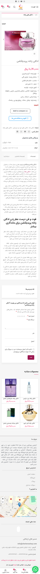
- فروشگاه (33, 478)
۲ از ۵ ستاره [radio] (23, 316)
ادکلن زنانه (27, 172)
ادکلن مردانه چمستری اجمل (10, 423)
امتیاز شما (30, 316)
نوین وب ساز (9, 565)
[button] (36, 39)
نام (33, 333)
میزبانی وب (28, 565)
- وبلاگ (33, 481)
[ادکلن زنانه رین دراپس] (29, 388)
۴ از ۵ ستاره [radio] (19, 316)
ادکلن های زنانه (28, 15)
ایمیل (32, 341)
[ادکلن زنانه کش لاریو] (29, 412)
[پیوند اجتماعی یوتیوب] (21, 1)
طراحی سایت (20, 565)
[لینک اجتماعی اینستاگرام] (24, 1)
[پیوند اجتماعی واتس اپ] (18, 1)
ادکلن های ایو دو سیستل (20, 128)
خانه (36, 15)
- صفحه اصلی (31, 474)
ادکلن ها (31, 128)
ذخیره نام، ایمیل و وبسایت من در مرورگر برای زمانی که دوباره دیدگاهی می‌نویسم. (19, 350)
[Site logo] (21, 7)
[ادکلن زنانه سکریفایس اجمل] (11, 388)
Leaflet (18, 516)
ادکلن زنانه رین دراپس (29, 399)
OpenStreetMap (26, 516)
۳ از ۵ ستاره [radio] (21, 316)
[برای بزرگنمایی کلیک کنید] (34, 53)
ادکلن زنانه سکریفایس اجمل (10, 399)
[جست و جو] (14, 7)
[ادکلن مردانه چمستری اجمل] (11, 412)
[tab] (33, 156)
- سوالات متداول (31, 485)
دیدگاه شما (30, 320)
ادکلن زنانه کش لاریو (29, 423)
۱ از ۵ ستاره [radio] (24, 316)
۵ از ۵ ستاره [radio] (18, 316)
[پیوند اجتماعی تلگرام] (16, 1)
